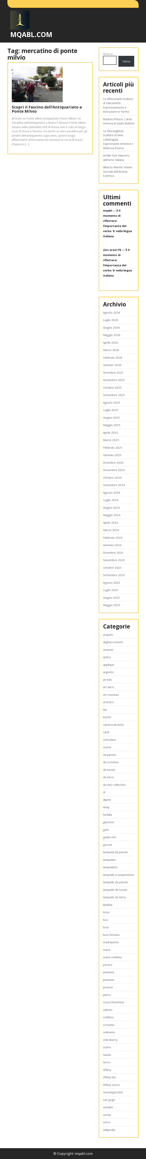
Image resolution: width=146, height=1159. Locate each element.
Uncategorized (112, 1092)
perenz (107, 965)
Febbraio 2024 (112, 537)
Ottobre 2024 (112, 477)
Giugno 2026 (111, 327)
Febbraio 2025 (112, 447)
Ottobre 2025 (112, 387)
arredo (107, 679)
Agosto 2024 (111, 492)
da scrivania (110, 762)
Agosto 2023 (111, 582)
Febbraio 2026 (112, 357)
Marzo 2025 (111, 440)
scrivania (108, 1025)
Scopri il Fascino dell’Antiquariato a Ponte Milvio (47, 109)
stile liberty (110, 1040)
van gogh (109, 1100)
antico (107, 657)
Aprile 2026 (110, 342)
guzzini (107, 845)
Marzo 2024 (111, 530)
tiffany (107, 1070)
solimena (109, 1032)
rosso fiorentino (113, 1002)
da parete (109, 755)
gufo (106, 830)
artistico (108, 702)
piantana (108, 972)
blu (105, 710)
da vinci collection (114, 785)
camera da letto (113, 725)
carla (106, 732)
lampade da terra (114, 897)
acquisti (108, 634)
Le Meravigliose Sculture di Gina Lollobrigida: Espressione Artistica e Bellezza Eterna (118, 139)
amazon (108, 649)
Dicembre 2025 (113, 372)
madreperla (110, 942)
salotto (107, 1010)
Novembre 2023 (114, 560)
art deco (108, 687)
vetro (106, 1122)
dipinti (107, 800)
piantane (108, 980)
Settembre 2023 (114, 575)
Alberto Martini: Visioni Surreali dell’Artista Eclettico (117, 171)
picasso (108, 987)
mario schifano (112, 957)
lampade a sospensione (118, 875)
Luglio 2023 (110, 590)
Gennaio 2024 (112, 545)
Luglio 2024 (110, 500)
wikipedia (109, 1130)
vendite (108, 1107)
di (104, 792)
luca (105, 920)
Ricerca (108, 54)
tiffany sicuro (111, 1085)
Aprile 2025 (110, 432)
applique (108, 664)
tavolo (107, 1055)
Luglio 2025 (110, 410)
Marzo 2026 (111, 350)
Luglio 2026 (110, 320)
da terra (108, 777)
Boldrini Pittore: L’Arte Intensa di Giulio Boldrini (118, 121)
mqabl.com (31, 34)
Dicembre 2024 (113, 462)
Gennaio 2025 (112, 455)
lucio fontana (111, 935)
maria (106, 950)
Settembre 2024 (114, 485)
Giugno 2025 (111, 417)
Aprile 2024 (110, 522)
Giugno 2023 (111, 597)
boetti (107, 717)
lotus (106, 912)
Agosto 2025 (111, 402)
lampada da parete (115, 852)
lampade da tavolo (115, 890)
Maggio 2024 (111, 515)
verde (107, 1115)
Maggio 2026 (111, 335)
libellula (107, 905)
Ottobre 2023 (112, 567)
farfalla (107, 815)
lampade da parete (115, 882)
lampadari (109, 860)
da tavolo (109, 770)
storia (107, 1047)
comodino (109, 740)
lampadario (110, 867)
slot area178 (112, 250)
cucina (107, 747)
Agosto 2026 (111, 312)
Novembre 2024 (114, 470)
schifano (108, 1017)
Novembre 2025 (114, 380)
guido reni (109, 837)
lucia (106, 927)
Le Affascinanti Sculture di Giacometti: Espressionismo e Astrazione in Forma (118, 105)
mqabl (107, 210)
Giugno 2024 (111, 507)
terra (106, 1062)
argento (108, 672)
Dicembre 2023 (113, 552)
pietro (107, 995)
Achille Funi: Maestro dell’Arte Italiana (116, 157)
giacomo (108, 822)
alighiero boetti (113, 642)
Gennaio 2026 (112, 365)
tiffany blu (109, 1077)
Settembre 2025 (114, 395)
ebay (106, 807)
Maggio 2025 (111, 425)
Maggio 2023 (111, 605)
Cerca (126, 61)
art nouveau (111, 695)
